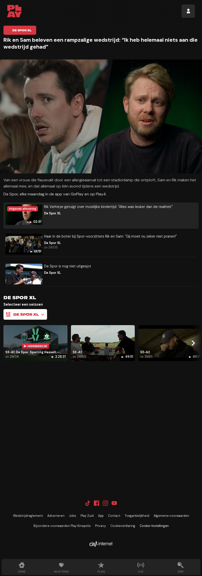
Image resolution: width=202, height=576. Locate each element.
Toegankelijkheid (137, 516)
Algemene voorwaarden (171, 516)
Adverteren (56, 516)
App (100, 516)
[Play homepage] (14, 11)
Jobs (72, 516)
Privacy (100, 526)
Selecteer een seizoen (23, 304)
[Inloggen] (188, 11)
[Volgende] (193, 343)
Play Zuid (87, 516)
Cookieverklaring (122, 526)
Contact (114, 516)
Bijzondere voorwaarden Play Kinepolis (62, 526)
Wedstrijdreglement (28, 516)
